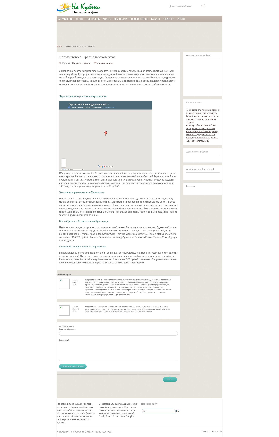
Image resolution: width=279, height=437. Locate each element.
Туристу (168, 18)
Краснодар (120, 18)
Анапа (107, 18)
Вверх (169, 379)
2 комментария (105, 63)
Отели (181, 18)
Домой (59, 46)
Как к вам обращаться (67, 329)
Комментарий (64, 340)
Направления (65, 18)
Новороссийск (138, 18)
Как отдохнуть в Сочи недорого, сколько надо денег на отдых (202, 133)
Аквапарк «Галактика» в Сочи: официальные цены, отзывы (201, 127)
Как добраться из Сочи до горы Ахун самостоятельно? (202, 139)
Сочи (79, 18)
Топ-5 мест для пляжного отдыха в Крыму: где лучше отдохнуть (202, 111)
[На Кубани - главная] (78, 8)
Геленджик (92, 18)
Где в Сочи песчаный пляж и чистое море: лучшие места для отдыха (202, 119)
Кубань (155, 18)
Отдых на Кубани (81, 63)
